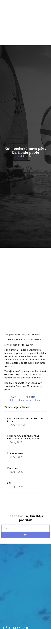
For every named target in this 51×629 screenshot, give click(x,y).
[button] (46, 31)
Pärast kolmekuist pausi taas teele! (25, 420)
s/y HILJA (15, 31)
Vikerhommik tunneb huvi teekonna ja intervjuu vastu (24, 437)
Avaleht (21, 156)
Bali (9, 482)
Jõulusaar (13, 468)
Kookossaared (15, 453)
